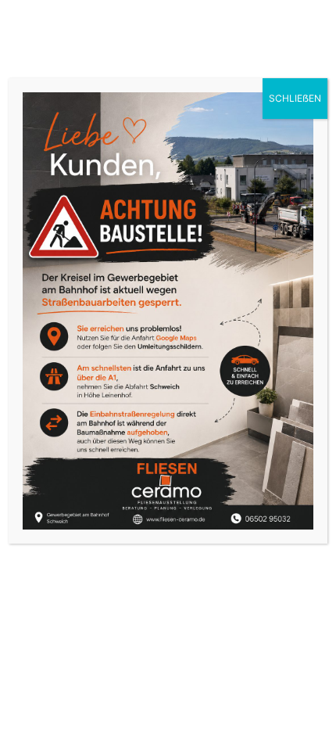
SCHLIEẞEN (295, 98)
